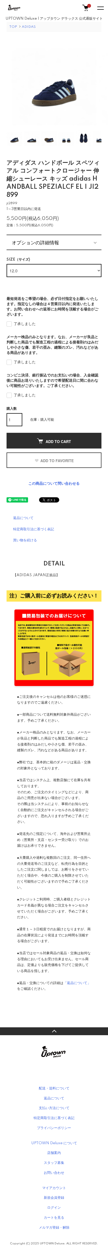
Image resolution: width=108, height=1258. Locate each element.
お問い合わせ (54, 1173)
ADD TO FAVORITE (57, 460)
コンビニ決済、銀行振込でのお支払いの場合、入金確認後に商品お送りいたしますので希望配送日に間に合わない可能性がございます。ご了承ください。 (52, 380)
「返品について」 (77, 983)
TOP (13, 27)
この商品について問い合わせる (54, 484)
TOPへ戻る (54, 1031)
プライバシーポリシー (54, 1128)
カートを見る (54, 1217)
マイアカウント (54, 1188)
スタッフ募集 (54, 1163)
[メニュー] (100, 8)
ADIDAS (29, 27)
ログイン (54, 1208)
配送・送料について (54, 1088)
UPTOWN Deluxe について (54, 1143)
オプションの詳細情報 (35, 242)
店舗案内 (54, 1153)
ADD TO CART (58, 441)
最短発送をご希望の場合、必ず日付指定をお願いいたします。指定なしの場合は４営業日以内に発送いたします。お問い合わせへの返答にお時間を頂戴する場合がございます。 (52, 307)
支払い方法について (54, 1108)
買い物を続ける (25, 540)
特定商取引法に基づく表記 (33, 529)
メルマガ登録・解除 (54, 1227)
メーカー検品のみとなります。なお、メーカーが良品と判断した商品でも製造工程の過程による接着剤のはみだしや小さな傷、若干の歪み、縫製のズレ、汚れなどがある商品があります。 (52, 345)
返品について (23, 518)
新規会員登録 (54, 1198)
